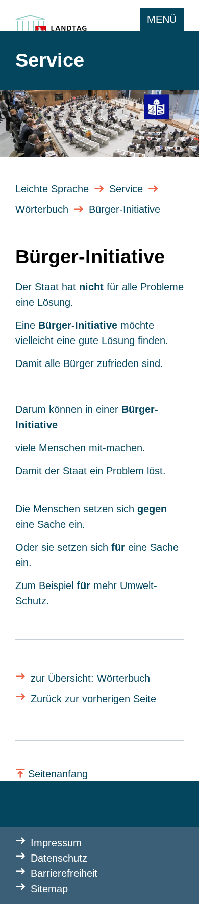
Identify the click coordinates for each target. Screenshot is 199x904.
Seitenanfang (58, 773)
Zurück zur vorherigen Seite (93, 698)
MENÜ (162, 19)
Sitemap (49, 888)
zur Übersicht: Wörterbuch (90, 678)
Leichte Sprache (52, 188)
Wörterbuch (41, 209)
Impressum (56, 842)
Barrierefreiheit (64, 873)
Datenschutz (59, 858)
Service (126, 188)
